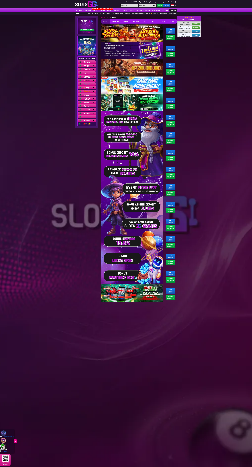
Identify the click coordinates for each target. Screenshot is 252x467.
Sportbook (87, 10)
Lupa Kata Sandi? (167, 2)
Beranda (79, 10)
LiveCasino (135, 21)
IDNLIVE (109, 10)
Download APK (132, 2)
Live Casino (140, 10)
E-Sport (95, 10)
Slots (102, 10)
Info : (78, 13)
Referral (165, 10)
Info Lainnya (170, 31)
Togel (163, 21)
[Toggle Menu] (15, 441)
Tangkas (148, 10)
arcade (117, 10)
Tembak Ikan (156, 10)
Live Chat (144, 2)
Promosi (173, 10)
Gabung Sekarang (170, 37)
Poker (124, 10)
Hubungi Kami (155, 2)
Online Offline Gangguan (87, 123)
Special (105, 21)
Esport (125, 21)
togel (131, 10)
